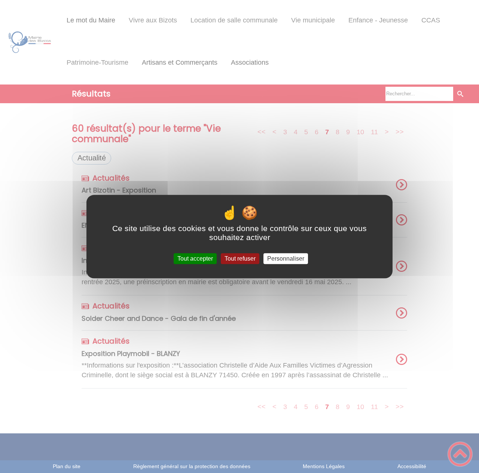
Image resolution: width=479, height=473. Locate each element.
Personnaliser (285, 258)
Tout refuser (240, 258)
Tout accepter (195, 258)
